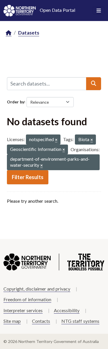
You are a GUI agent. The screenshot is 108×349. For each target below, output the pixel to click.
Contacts (41, 321)
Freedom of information (27, 299)
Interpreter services (23, 310)
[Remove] (56, 140)
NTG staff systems (80, 321)
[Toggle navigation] (99, 11)
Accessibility (66, 310)
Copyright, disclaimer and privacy (36, 288)
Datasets (28, 33)
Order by (15, 101)
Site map (12, 321)
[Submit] (93, 83)
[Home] (9, 33)
